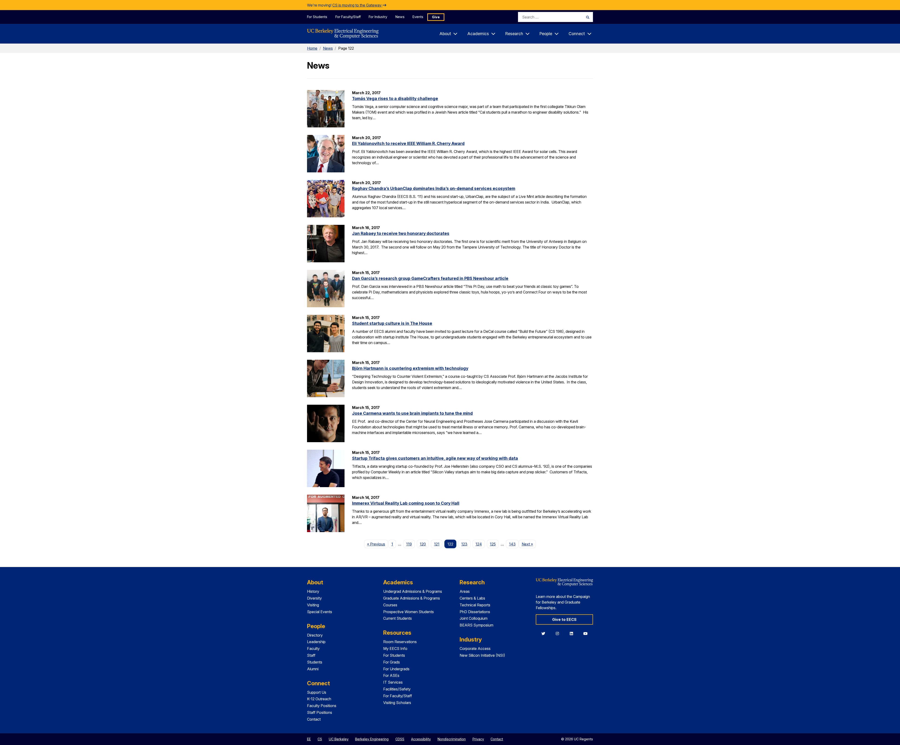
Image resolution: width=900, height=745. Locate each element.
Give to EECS (564, 619)
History (313, 591)
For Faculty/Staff (348, 17)
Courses (390, 605)
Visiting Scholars (397, 702)
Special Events (319, 611)
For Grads (391, 662)
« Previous (377, 543)
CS (320, 739)
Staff (311, 655)
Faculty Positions (321, 705)
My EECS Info (395, 648)
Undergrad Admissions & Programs (412, 591)
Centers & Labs (472, 598)
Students (314, 662)
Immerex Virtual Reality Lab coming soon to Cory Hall (405, 503)
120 (423, 544)
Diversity (314, 598)
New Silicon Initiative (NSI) (482, 655)
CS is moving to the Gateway (357, 5)
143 (512, 544)
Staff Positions (319, 712)
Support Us (316, 692)
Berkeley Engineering (372, 739)
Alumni (313, 669)
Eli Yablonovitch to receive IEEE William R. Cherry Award (408, 143)
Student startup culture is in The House (392, 323)
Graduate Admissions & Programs (411, 598)
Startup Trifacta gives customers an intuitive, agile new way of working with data (435, 458)
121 (436, 544)
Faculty (313, 648)
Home (312, 48)
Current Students (397, 618)
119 (409, 544)
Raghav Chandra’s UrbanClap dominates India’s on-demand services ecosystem (433, 188)
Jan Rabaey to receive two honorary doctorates (400, 233)
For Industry (378, 17)
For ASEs (391, 675)
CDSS (399, 739)
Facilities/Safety (397, 689)
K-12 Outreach (319, 699)
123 (464, 544)
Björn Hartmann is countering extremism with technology (410, 368)
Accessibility (421, 739)
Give (436, 17)
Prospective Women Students (408, 611)
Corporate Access (475, 648)
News (400, 17)
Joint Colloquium (474, 618)
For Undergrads (396, 669)
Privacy (478, 739)
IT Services (393, 682)
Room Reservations (400, 641)
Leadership (316, 641)
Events (417, 17)
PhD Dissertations (475, 611)
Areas (465, 591)
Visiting (313, 605)
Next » (529, 543)
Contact (314, 719)
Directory (315, 635)
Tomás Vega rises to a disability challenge (395, 98)
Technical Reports (475, 605)
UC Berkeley (339, 739)
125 (493, 544)
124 (479, 544)
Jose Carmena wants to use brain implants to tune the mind (412, 413)
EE (309, 739)
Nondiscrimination (452, 739)
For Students (317, 17)
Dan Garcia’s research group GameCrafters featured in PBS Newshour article (430, 278)
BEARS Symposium (476, 625)
